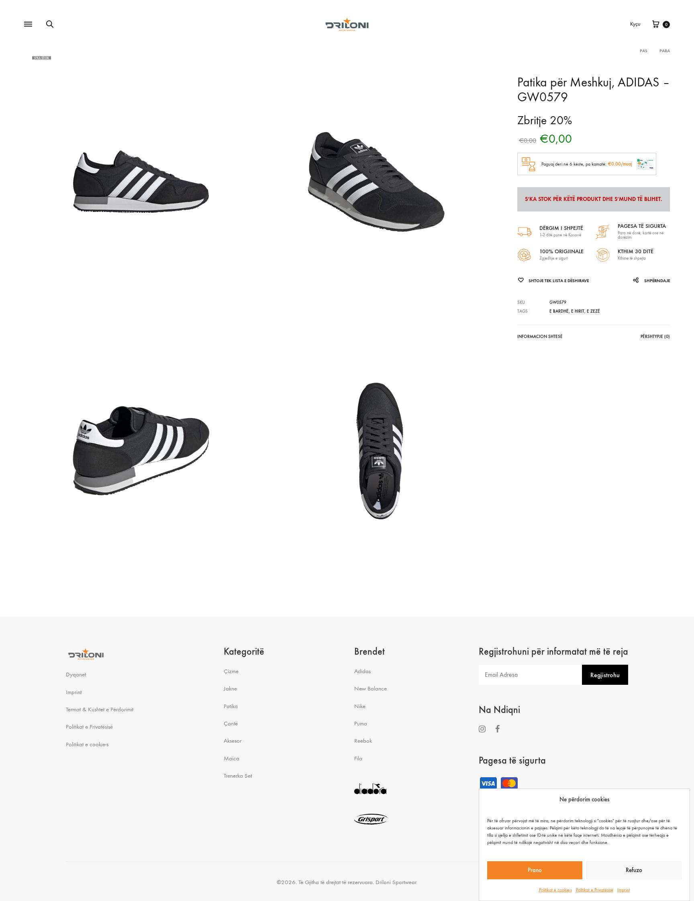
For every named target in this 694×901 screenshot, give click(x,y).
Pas (643, 50)
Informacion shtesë (540, 336)
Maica (231, 758)
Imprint (623, 889)
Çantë (231, 723)
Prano (535, 870)
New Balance (370, 688)
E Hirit (577, 311)
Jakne (230, 688)
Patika (231, 706)
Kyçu (635, 23)
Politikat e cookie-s (555, 889)
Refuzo (634, 870)
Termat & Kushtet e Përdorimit (99, 709)
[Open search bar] (50, 24)
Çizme (231, 671)
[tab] (540, 338)
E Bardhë (559, 311)
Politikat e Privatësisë (594, 889)
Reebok (363, 740)
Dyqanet (76, 674)
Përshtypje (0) (655, 336)
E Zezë (593, 311)
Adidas (362, 671)
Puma (360, 723)
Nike (359, 706)
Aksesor (232, 740)
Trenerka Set (238, 775)
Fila (358, 758)
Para (664, 50)
